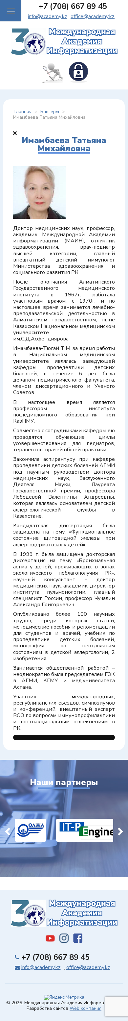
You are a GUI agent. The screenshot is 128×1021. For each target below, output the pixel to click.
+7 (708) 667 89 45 (73, 6)
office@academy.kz (93, 16)
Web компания (85, 1008)
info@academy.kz (47, 16)
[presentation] (7, 830)
